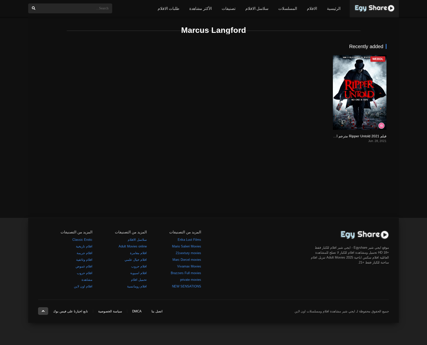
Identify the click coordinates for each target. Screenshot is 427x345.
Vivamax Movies (189, 266)
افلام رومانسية (137, 286)
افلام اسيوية (138, 273)
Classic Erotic (82, 240)
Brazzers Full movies (186, 273)
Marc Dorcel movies (186, 260)
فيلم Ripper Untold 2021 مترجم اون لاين (356, 136)
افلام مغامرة (138, 253)
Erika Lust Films (189, 240)
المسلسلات (287, 8)
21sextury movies (188, 253)
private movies (190, 280)
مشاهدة (87, 280)
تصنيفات (228, 8)
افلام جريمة (84, 253)
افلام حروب (139, 266)
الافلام (312, 8)
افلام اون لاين (83, 286)
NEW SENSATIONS (186, 286)
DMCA (137, 311)
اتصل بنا (157, 311)
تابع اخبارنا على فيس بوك (70, 311)
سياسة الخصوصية (110, 311)
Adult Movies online (133, 246)
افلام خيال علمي (136, 260)
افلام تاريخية (84, 246)
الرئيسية (334, 8)
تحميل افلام (139, 280)
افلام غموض (84, 266)
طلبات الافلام (168, 8)
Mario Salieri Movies (186, 246)
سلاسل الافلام (256, 8)
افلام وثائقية (84, 260)
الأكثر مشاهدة (200, 8)
